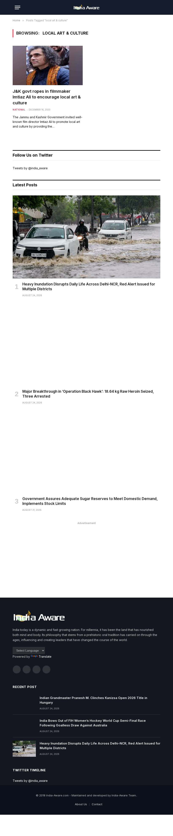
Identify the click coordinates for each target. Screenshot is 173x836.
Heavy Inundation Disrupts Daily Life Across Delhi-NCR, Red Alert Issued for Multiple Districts (88, 286)
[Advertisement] (86, 555)
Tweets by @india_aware (30, 168)
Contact (97, 804)
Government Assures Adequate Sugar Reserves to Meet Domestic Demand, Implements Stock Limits (90, 501)
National (19, 109)
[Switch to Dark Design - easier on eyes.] (150, 7)
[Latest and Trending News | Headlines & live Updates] (86, 7)
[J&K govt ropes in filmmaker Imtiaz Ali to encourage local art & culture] (48, 65)
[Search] (156, 7)
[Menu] (17, 7)
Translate (45, 656)
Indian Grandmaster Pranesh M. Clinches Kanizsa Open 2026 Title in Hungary (93, 700)
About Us (81, 804)
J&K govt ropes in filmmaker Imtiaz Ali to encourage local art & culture (47, 97)
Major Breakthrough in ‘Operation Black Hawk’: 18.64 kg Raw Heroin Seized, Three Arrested (88, 393)
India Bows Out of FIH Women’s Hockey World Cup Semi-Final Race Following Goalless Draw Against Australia (93, 723)
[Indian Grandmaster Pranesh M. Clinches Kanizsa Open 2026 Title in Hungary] (24, 703)
